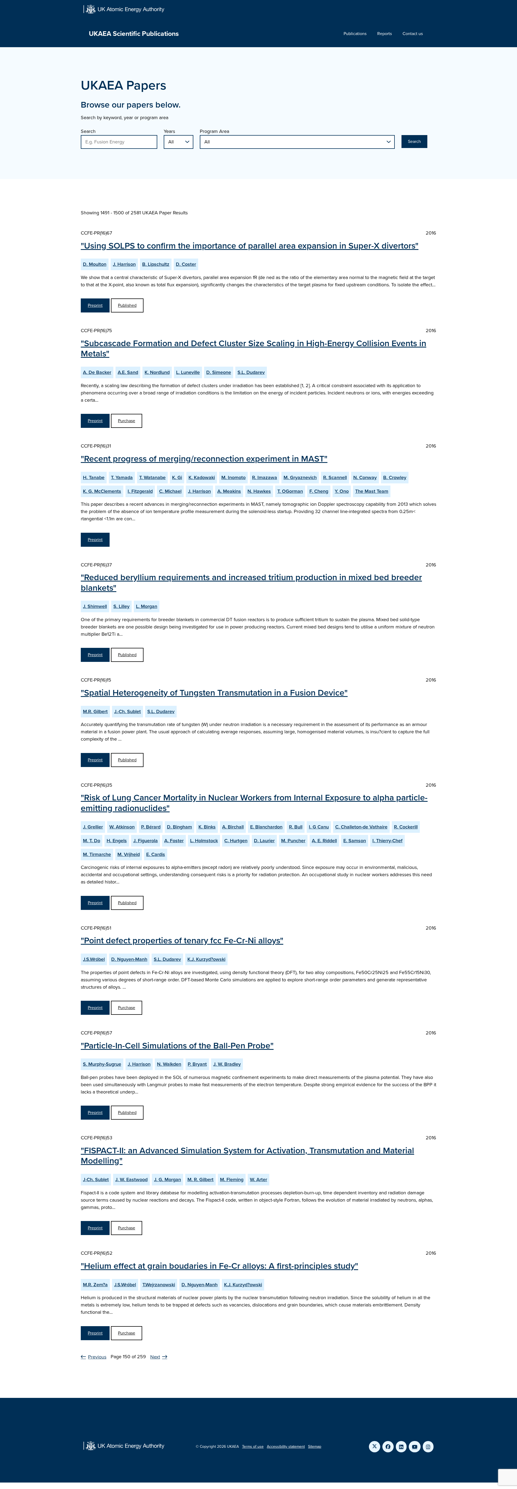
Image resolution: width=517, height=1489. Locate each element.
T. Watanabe (152, 477)
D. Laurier (264, 840)
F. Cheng (318, 491)
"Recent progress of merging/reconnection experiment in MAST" (204, 458)
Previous (97, 1356)
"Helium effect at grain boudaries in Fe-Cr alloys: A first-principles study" (219, 1265)
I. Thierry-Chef (387, 840)
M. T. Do (91, 840)
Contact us (413, 33)
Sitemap (314, 1446)
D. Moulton (94, 264)
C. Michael (170, 491)
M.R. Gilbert (95, 711)
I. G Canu (319, 826)
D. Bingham (179, 826)
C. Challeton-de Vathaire (361, 826)
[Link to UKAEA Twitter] (374, 1446)
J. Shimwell (95, 606)
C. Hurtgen (235, 840)
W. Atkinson (122, 826)
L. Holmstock (204, 840)
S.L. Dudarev (251, 372)
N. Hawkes (259, 491)
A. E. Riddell (324, 840)
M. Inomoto (233, 477)
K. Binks (207, 826)
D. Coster (186, 264)
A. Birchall (233, 826)
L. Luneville (188, 372)
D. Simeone (218, 372)
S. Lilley (121, 606)
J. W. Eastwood (131, 1179)
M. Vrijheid (128, 854)
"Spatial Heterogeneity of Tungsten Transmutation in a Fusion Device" (214, 692)
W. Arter (258, 1179)
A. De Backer (97, 372)
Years (169, 131)
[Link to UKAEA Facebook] (388, 1446)
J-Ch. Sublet (96, 1179)
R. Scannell (335, 477)
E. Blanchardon (266, 826)
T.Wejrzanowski (158, 1284)
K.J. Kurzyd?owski (206, 959)
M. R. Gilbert (200, 1179)
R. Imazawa (264, 477)
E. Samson (354, 840)
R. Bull (295, 826)
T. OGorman (290, 491)
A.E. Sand (128, 372)
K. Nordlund (157, 372)
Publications (355, 33)
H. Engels (117, 840)
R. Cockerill (406, 826)
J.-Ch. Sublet (127, 711)
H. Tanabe (93, 477)
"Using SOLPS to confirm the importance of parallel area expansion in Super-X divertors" (249, 245)
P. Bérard (150, 826)
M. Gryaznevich (300, 477)
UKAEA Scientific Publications (134, 34)
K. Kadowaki (201, 477)
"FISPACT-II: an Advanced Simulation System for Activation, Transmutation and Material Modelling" (247, 1155)
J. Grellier (93, 826)
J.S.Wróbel (94, 959)
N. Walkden (169, 1064)
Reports (384, 33)
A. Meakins (229, 491)
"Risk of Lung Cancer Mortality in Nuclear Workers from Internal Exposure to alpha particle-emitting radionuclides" (254, 802)
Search (88, 131)
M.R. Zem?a (95, 1284)
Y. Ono (342, 491)
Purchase (126, 421)
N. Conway (365, 477)
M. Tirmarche (97, 854)
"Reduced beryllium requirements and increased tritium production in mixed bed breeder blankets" (251, 582)
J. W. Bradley (227, 1064)
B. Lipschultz (155, 264)
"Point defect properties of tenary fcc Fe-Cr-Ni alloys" (182, 940)
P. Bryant (197, 1064)
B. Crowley (394, 477)
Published (127, 305)
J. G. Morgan (167, 1179)
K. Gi (177, 477)
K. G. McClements (102, 491)
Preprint (95, 305)
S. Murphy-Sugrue (102, 1064)
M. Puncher (293, 840)
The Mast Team (371, 491)
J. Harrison (124, 264)
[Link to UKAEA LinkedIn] (401, 1446)
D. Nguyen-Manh (129, 959)
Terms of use (253, 1446)
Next (155, 1356)
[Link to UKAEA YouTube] (415, 1446)
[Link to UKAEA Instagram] (428, 1446)
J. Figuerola (145, 840)
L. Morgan (146, 606)
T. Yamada (122, 477)
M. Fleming (231, 1179)
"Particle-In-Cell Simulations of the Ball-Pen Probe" (177, 1045)
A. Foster (174, 840)
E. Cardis (155, 854)
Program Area (214, 131)
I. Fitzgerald (140, 491)
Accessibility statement (286, 1446)
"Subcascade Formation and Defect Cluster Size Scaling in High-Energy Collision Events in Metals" (253, 348)
